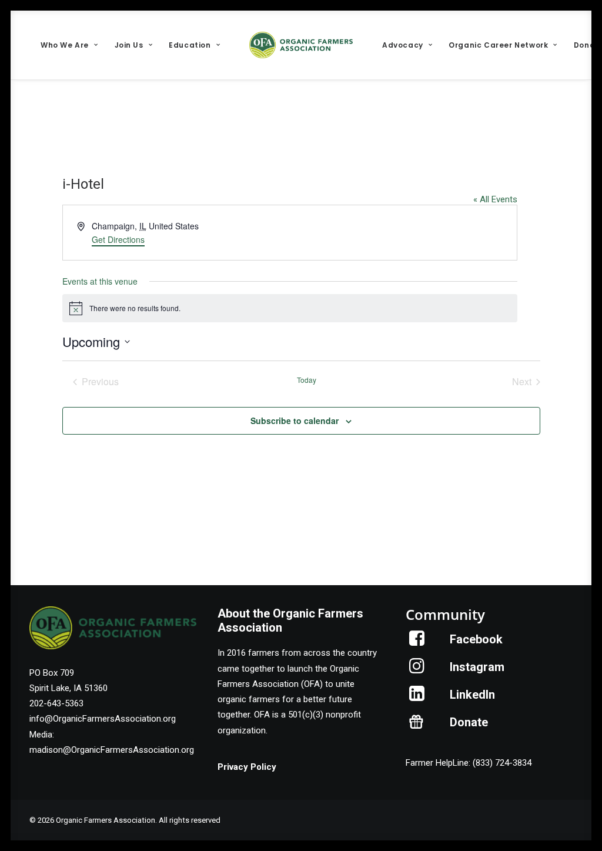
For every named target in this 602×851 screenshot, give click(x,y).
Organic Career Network (498, 45)
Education (189, 45)
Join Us (129, 45)
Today (306, 380)
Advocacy (402, 45)
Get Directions (118, 239)
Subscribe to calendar (294, 420)
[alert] (289, 308)
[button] (417, 643)
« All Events (495, 199)
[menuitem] (69, 45)
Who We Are (65, 45)
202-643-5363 (56, 703)
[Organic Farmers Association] (301, 45)
